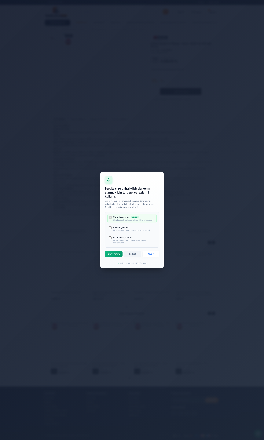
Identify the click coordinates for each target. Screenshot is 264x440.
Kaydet (151, 254)
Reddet (132, 254)
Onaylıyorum (114, 254)
